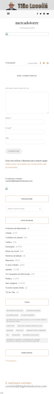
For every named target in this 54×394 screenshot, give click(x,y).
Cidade (8, 233)
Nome (8, 118)
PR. (8, 335)
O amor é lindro (12, 265)
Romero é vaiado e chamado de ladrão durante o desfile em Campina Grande (23, 340)
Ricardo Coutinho (31, 335)
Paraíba (10, 330)
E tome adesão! (27, 315)
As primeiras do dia (15, 310)
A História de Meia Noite (15, 228)
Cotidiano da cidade (13, 237)
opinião (8, 269)
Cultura (8, 242)
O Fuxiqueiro (10, 361)
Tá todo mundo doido (14, 288)
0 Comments (10, 63)
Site (7, 138)
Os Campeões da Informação (17, 274)
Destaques (10, 247)
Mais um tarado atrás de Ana (30, 326)
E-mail (8, 128)
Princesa (16, 335)
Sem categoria (11, 283)
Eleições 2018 (12, 315)
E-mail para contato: (18, 383)
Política (8, 278)
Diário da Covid (12, 251)
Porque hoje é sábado (36, 330)
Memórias (9, 260)
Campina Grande (33, 310)
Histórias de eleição (13, 256)
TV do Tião (10, 292)
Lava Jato (10, 326)
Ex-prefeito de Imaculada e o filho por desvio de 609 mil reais (26, 320)
